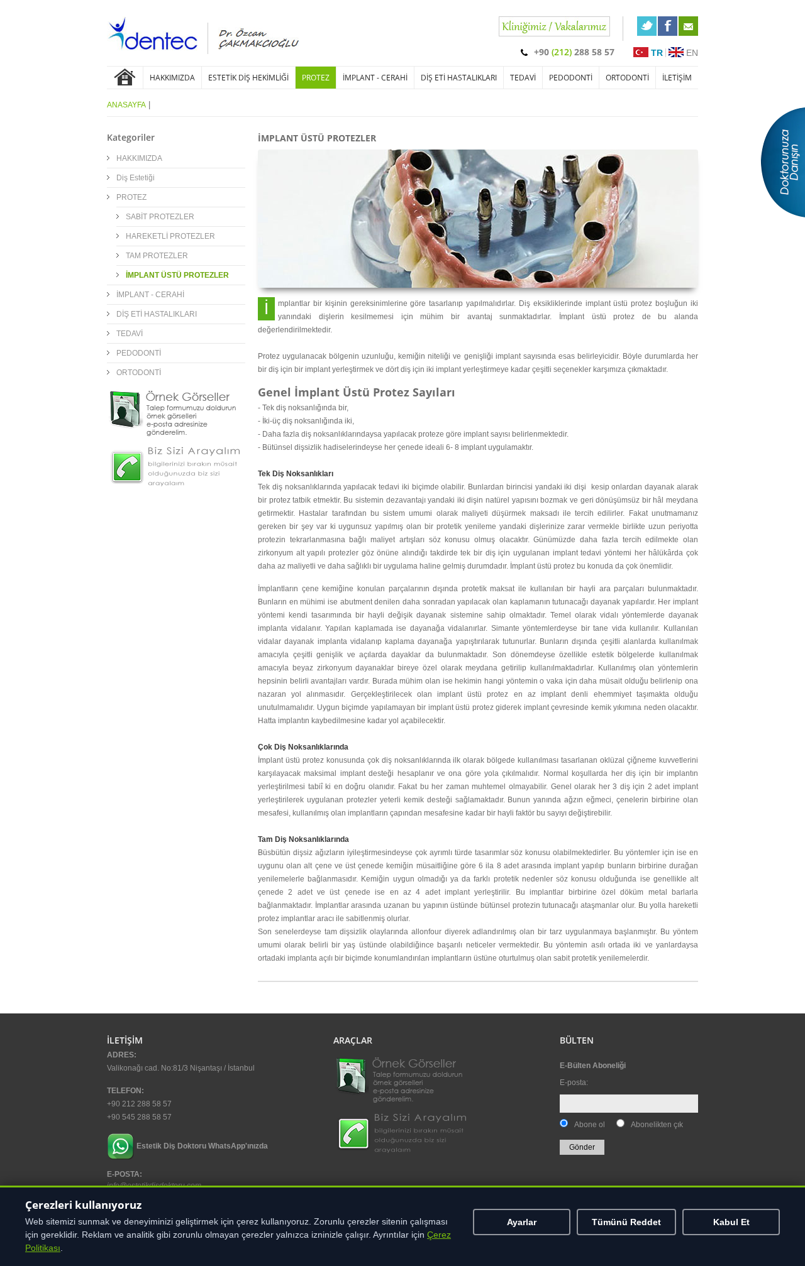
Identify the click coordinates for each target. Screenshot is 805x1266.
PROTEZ (316, 77)
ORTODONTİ (627, 77)
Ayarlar (521, 1222)
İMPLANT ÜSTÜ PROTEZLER (177, 275)
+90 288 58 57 (574, 52)
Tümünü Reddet (626, 1222)
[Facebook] (667, 26)
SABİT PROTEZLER (160, 216)
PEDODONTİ (570, 77)
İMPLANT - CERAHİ (375, 77)
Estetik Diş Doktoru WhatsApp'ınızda (202, 1146)
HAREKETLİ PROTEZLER (170, 236)
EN (691, 53)
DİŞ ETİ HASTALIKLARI (459, 77)
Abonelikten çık (657, 1124)
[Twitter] (647, 26)
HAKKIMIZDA (172, 77)
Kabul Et (731, 1222)
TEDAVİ (523, 77)
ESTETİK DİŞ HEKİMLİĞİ (248, 77)
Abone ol (589, 1124)
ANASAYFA (126, 105)
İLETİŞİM (677, 77)
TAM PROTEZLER (157, 255)
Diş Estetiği (135, 177)
